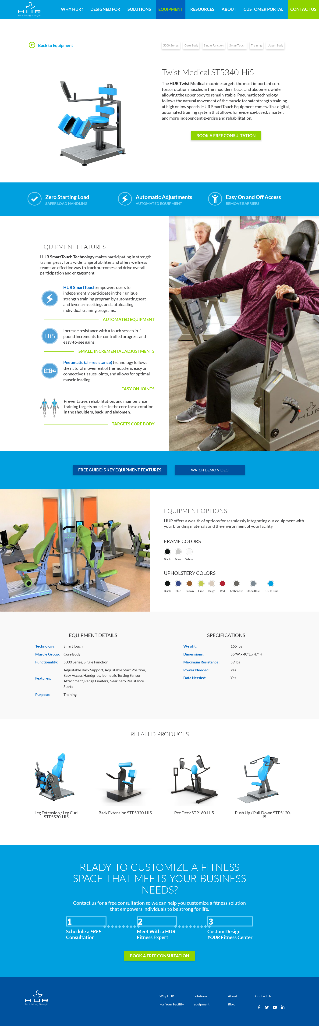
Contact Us (303, 9)
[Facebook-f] (259, 1007)
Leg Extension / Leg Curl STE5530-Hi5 (56, 814)
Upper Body (275, 45)
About (229, 9)
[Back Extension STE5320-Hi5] (125, 776)
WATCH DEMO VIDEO (210, 470)
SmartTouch (237, 45)
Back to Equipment (55, 45)
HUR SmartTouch (79, 287)
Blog (231, 1004)
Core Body (191, 45)
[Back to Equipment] (32, 45)
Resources (202, 9)
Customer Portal (263, 9)
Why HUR (167, 996)
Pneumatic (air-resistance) (87, 362)
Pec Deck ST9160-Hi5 (194, 812)
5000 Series (171, 45)
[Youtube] (275, 1007)
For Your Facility (172, 1004)
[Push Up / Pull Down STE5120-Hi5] (263, 776)
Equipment (170, 9)
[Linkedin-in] (283, 1007)
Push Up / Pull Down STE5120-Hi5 (263, 814)
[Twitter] (267, 1007)
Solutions (139, 9)
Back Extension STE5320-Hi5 (125, 812)
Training (256, 45)
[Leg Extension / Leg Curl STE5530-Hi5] (56, 776)
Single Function (213, 45)
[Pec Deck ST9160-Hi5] (194, 776)
